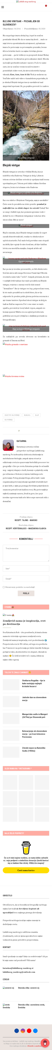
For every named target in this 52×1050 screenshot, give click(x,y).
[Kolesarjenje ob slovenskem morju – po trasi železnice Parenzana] (11, 735)
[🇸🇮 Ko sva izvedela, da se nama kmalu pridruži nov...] (42, 782)
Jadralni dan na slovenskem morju (34, 699)
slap (37, 415)
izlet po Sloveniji (12, 415)
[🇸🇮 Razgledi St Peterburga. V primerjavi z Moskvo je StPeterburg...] (26, 782)
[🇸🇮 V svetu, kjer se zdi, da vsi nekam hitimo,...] (10, 798)
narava (27, 415)
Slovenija (9, 420)
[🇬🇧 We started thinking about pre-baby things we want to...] (10, 782)
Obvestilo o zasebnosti (34, 1046)
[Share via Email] (32, 430)
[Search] (49, 7)
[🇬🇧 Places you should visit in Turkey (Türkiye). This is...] (26, 814)
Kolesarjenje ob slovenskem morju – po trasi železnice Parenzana (34, 734)
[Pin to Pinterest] (29, 430)
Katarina (21, 441)
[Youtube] (38, 7)
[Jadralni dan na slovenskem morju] (11, 701)
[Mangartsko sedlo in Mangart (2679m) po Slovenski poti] (11, 718)
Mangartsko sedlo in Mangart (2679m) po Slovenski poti (35, 715)
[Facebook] (32, 7)
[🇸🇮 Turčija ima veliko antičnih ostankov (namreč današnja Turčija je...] (42, 814)
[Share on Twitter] (26, 430)
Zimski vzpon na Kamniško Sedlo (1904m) (33, 749)
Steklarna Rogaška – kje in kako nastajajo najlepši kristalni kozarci (33, 683)
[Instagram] (35, 7)
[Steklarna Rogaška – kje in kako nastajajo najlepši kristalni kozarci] (11, 684)
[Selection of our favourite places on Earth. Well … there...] (42, 798)
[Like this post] (21, 430)
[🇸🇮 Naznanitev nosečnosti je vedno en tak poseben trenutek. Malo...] (10, 814)
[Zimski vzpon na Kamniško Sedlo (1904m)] (11, 752)
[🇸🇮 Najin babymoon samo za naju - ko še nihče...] (26, 798)
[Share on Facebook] (24, 430)
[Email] (41, 7)
